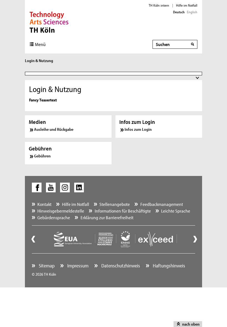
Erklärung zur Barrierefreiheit (107, 217)
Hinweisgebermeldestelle (60, 211)
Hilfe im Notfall (186, 5)
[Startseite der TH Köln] (49, 21)
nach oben (191, 324)
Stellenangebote (114, 204)
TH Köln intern (159, 5)
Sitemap (46, 265)
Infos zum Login (138, 129)
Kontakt (44, 204)
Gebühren (42, 156)
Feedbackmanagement (161, 204)
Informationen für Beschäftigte (123, 211)
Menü (40, 44)
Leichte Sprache (175, 211)
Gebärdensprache (53, 217)
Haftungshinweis (168, 265)
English (192, 12)
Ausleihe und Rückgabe (53, 129)
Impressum (77, 265)
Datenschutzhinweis (120, 265)
